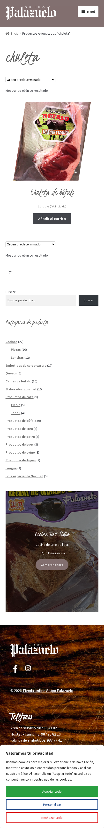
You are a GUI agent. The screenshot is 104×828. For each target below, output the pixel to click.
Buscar (10, 292)
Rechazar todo (52, 817)
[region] (52, 786)
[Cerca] (99, 749)
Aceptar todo (52, 791)
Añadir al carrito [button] (52, 218)
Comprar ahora (52, 564)
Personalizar (52, 804)
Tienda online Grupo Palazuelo (47, 690)
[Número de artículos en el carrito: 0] (10, 272)
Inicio (15, 33)
